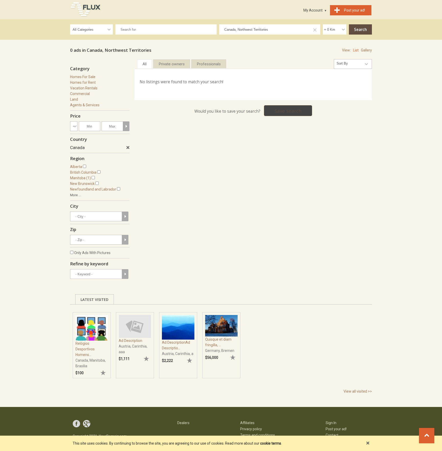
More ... (75, 195)
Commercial (80, 94)
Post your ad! (336, 429)
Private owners (172, 64)
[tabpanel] (91, 343)
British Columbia (83, 172)
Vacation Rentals (83, 88)
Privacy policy (251, 429)
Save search (288, 111)
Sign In (331, 423)
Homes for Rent (83, 82)
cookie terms (270, 443)
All (144, 64)
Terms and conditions (257, 435)
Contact (332, 435)
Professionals (209, 64)
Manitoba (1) (80, 178)
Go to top (426, 435)
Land (74, 99)
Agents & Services (85, 105)
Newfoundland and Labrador (93, 189)
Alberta (76, 167)
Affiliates (247, 423)
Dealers (183, 423)
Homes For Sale (82, 77)
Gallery (366, 50)
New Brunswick (82, 184)
